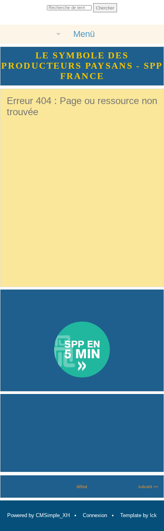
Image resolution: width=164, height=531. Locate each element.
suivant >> (148, 486)
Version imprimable (95, 18)
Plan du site (62, 18)
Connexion (95, 515)
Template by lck (138, 515)
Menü (84, 34)
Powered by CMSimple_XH (38, 515)
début (81, 486)
